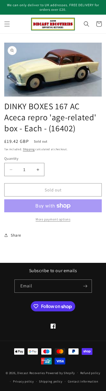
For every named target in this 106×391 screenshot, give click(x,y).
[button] (7, 24)
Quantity (11, 158)
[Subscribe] (85, 286)
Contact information (83, 381)
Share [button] (16, 235)
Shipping (29, 149)
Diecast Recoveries (31, 373)
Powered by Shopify (60, 373)
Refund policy (90, 373)
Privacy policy (23, 381)
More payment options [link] (53, 219)
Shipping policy (50, 381)
